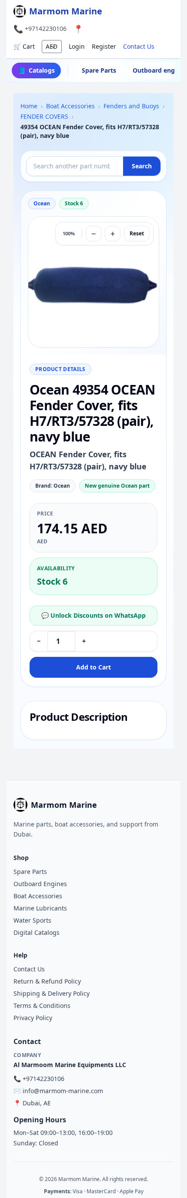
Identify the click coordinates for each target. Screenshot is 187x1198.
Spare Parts (99, 70)
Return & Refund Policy (47, 981)
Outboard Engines (40, 884)
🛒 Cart (24, 46)
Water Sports (32, 920)
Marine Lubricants (40, 908)
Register (104, 46)
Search (142, 166)
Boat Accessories (37, 896)
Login (77, 46)
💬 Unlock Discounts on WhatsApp (93, 615)
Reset (137, 233)
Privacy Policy (32, 1018)
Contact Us (138, 46)
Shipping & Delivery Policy (51, 993)
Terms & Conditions (41, 1005)
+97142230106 (46, 28)
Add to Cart (93, 667)
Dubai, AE (37, 1103)
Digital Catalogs (36, 932)
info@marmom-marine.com (63, 1091)
